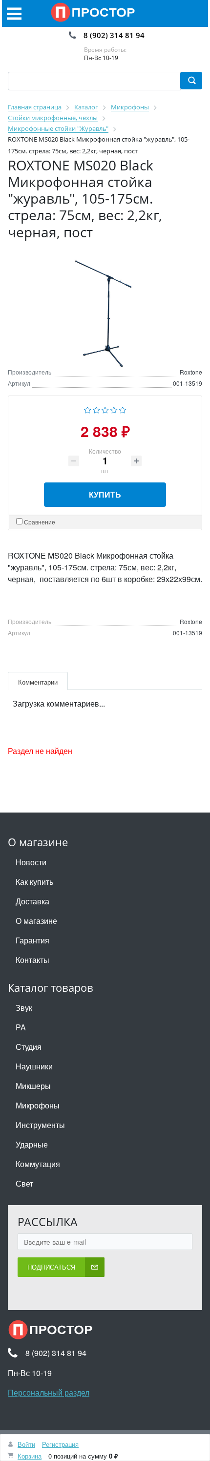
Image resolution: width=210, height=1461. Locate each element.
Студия (29, 1046)
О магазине (36, 920)
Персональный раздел (48, 1392)
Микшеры (33, 1085)
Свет (24, 1183)
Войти (26, 1444)
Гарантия (32, 940)
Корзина (30, 1456)
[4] (114, 409)
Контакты (32, 959)
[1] (87, 409)
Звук (24, 1007)
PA (21, 1027)
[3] (105, 409)
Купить (105, 494)
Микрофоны (38, 1105)
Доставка (32, 901)
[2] (96, 409)
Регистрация (60, 1444)
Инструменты (40, 1124)
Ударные (32, 1144)
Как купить (34, 881)
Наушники (34, 1066)
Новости (31, 862)
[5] (122, 409)
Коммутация (38, 1163)
